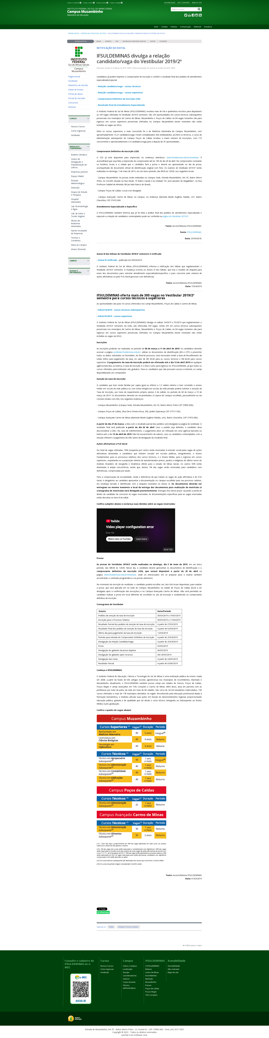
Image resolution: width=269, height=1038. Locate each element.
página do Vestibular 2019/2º (175, 216)
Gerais (98, 41)
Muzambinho (150, 982)
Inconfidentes (151, 975)
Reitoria (148, 969)
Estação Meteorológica (77, 182)
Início (156, 27)
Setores (126, 979)
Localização (127, 969)
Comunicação (185, 27)
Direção (126, 972)
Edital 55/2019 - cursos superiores (115, 316)
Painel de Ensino (75, 89)
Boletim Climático (79, 154)
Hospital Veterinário (76, 200)
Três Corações (151, 995)
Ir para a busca (102, 3)
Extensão (75, 187)
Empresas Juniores (79, 171)
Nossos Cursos (78, 126)
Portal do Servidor (76, 98)
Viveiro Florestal (78, 249)
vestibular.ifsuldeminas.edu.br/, (127, 352)
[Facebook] (193, 15)
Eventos (174, 27)
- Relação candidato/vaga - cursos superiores (120, 92)
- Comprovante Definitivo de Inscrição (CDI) (118, 99)
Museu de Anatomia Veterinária (76, 223)
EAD (117, 41)
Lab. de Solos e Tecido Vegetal (78, 215)
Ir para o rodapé (116, 3)
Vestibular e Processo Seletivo (93, 33)
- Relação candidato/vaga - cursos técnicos (119, 86)
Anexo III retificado (107, 260)
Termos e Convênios (76, 239)
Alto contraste (184, 3)
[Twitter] (185, 15)
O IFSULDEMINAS (152, 966)
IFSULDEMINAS (194, 232)
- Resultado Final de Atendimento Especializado (121, 105)
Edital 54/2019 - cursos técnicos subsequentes (121, 309)
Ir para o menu (88, 3)
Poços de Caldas (152, 988)
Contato (164, 27)
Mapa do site (197, 3)
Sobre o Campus (130, 966)
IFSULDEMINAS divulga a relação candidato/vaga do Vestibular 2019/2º (139, 58)
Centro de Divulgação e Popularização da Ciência (79, 163)
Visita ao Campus (79, 245)
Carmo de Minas (152, 972)
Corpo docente (129, 982)
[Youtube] (189, 15)
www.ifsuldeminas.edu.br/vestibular (183, 157)
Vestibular (73, 80)
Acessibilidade (169, 3)
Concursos (73, 102)
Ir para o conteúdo (74, 3)
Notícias (72, 106)
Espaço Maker (77, 176)
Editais (152, 41)
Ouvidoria (208, 27)
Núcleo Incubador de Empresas (79, 232)
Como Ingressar (78, 130)
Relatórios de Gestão (78, 85)
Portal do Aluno (75, 93)
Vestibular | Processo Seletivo (128, 927)
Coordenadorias (130, 975)
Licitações (163, 41)
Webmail (197, 27)
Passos (148, 985)
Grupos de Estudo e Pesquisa (79, 193)
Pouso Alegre (151, 992)
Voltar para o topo (193, 945)
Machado (149, 979)
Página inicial (73, 33)
